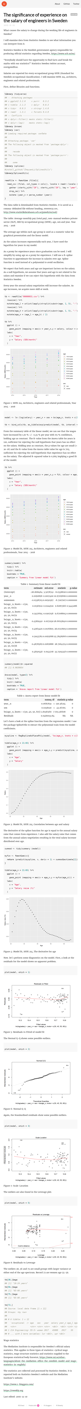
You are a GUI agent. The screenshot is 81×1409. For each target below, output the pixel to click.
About (57, 4)
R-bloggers (48, 1405)
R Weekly (59, 1405)
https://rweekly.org (13, 1390)
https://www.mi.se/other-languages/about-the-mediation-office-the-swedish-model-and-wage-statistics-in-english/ (40, 1361)
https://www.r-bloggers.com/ (19, 1384)
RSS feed (21, 1405)
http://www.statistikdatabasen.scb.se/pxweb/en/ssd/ (30, 212)
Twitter (76, 4)
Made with (33, 1405)
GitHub (66, 4)
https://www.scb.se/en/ (63, 53)
